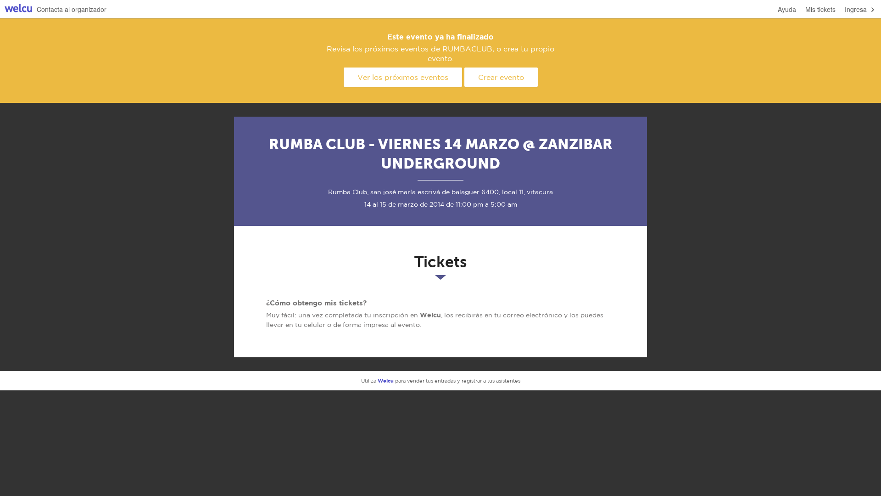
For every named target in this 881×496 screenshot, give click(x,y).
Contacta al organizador (71, 9)
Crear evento (501, 77)
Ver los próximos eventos (402, 77)
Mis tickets (820, 9)
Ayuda (787, 9)
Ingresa (856, 9)
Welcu (18, 9)
